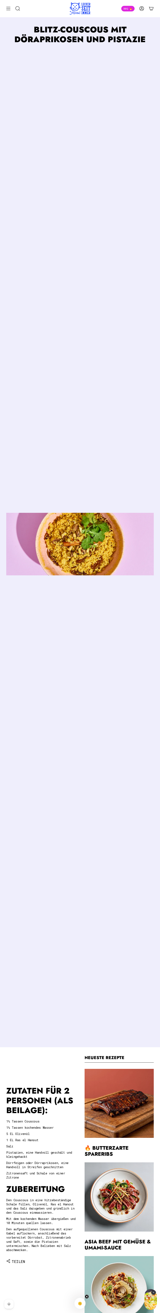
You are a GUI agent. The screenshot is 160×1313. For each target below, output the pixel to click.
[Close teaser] (87, 1297)
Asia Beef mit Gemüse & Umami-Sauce (118, 1244)
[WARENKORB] (151, 8)
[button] (80, 1303)
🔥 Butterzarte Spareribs (107, 1151)
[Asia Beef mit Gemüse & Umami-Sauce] (119, 1197)
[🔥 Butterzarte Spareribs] (119, 1103)
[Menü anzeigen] (8, 8)
